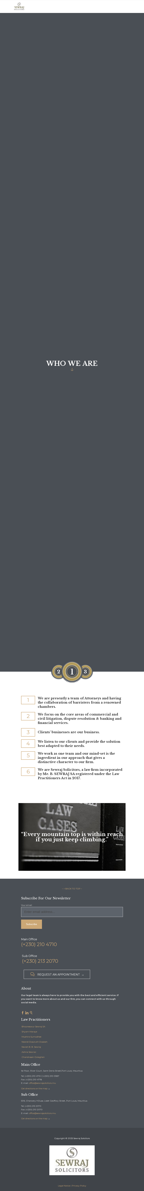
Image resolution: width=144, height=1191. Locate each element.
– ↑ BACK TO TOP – (72, 888)
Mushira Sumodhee (31, 1036)
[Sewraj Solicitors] (19, 6)
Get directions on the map (34, 1088)
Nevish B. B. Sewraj (31, 1047)
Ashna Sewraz (29, 1052)
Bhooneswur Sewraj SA (33, 1026)
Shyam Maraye (29, 1031)
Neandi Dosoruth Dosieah (34, 1041)
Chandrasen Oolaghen (33, 1057)
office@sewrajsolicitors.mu (42, 1083)
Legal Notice (64, 1185)
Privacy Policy (79, 1185)
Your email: (26, 905)
